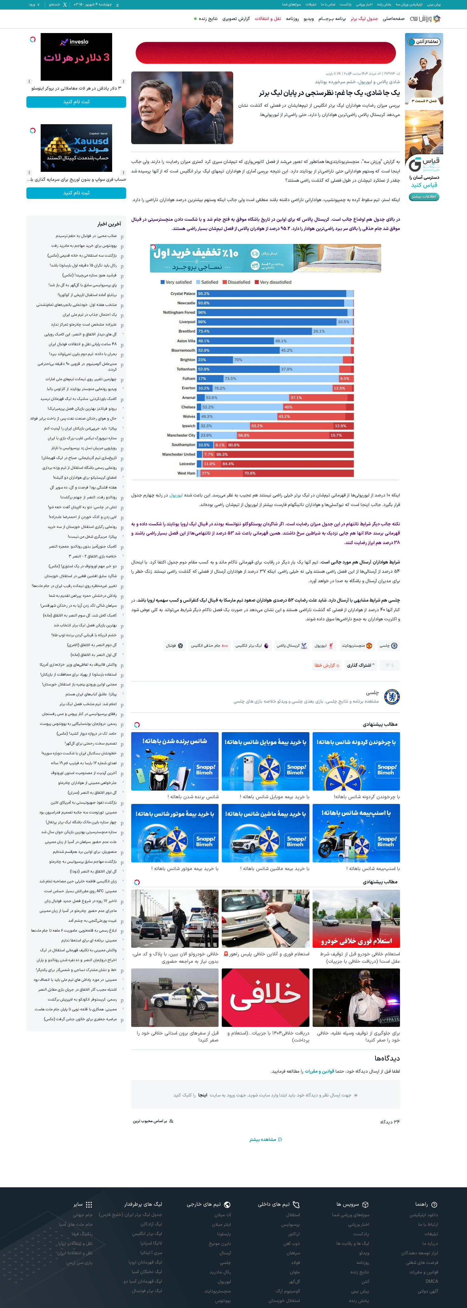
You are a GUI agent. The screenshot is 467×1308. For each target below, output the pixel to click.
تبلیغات (311, 4)
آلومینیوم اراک (287, 1291)
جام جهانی (83, 1215)
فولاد (295, 1262)
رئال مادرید (220, 1272)
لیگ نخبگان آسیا (147, 1272)
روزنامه (292, 19)
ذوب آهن (291, 1243)
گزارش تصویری (236, 19)
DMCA (432, 1281)
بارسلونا (224, 1234)
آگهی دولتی (428, 1291)
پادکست (345, 4)
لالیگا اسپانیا (151, 1243)
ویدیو (309, 19)
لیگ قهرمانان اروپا (145, 1262)
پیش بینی (434, 4)
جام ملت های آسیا (76, 1224)
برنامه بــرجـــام (332, 19)
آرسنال (225, 1253)
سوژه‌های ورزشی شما (350, 1215)
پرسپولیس (290, 1224)
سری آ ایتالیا (151, 1253)
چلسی (225, 1262)
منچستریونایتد (217, 1291)
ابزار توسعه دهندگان (419, 1253)
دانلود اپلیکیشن (423, 1215)
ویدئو (364, 1253)
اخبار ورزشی (364, 4)
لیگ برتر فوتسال (147, 1291)
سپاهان (293, 1253)
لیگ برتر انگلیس (147, 1233)
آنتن (365, 1281)
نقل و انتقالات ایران (75, 1253)
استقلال (293, 1215)
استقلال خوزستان (284, 1301)
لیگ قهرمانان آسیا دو (143, 1281)
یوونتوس (223, 1301)
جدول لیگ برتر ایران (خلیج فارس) (130, 1214)
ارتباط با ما (428, 1224)
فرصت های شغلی (422, 1262)
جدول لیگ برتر (364, 19)
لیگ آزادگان (151, 1224)
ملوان (295, 1272)
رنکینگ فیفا (82, 1234)
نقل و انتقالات (268, 19)
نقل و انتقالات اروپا (75, 1243)
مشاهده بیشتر (262, 1139)
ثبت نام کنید (76, 102)
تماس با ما (328, 4)
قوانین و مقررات (319, 1071)
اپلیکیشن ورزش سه (409, 4)
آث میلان (222, 1215)
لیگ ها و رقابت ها (352, 1243)
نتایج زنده (208, 19)
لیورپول (176, 495)
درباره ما (430, 1243)
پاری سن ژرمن (79, 1262)
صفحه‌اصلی (394, 19)
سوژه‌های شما (291, 4)
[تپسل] (153, 247)
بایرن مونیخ (220, 1243)
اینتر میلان (221, 1224)
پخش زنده (384, 4)
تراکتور (294, 1234)
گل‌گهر (294, 1281)
